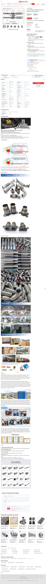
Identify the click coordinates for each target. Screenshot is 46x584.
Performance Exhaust (14, 566)
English (7, 577)
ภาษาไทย (43, 577)
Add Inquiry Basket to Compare (13, 29)
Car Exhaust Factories (22, 566)
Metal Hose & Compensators (38, 553)
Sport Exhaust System (11, 562)
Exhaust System (21, 6)
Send (8, 508)
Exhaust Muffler (4, 562)
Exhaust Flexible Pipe (4, 549)
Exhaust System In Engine (19, 562)
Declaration (32, 580)
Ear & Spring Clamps (37, 551)
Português (13, 577)
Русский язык (20, 577)
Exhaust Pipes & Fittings (26, 549)
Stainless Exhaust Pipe (38, 566)
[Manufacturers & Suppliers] (23, 1)
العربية (33, 577)
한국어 (35, 577)
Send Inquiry (29, 18)
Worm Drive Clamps (14, 551)
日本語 (38, 577)
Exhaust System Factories (5, 566)
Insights (25, 576)
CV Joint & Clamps (14, 553)
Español (10, 577)
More (1, 572)
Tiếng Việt (21, 578)
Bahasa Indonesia (26, 578)
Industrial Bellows (25, 553)
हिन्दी (40, 577)
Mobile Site (21, 576)
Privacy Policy (36, 580)
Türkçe (18, 578)
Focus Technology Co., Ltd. (17, 580)
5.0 (35, 76)
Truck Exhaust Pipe (3, 551)
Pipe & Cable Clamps (4, 553)
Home (1, 6)
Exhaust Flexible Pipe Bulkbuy (6, 571)
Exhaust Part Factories (30, 566)
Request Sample (41, 20)
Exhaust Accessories (37, 549)
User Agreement (28, 580)
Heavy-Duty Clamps (25, 551)
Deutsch (27, 577)
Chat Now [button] (36, 18)
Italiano (24, 577)
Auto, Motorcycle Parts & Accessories (7, 6)
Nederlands (29, 577)
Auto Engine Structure (16, 6)
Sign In (28, 71)
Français (16, 577)
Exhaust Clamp (14, 549)
